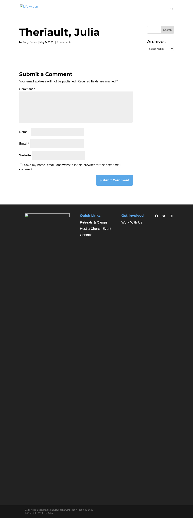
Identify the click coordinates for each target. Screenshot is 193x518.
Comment (27, 89)
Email (24, 143)
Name (24, 132)
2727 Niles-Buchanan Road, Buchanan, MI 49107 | (52, 510)
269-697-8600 (86, 510)
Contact (86, 235)
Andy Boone (30, 42)
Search (167, 29)
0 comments (64, 42)
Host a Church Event (95, 229)
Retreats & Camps (94, 222)
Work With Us (131, 222)
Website (25, 155)
